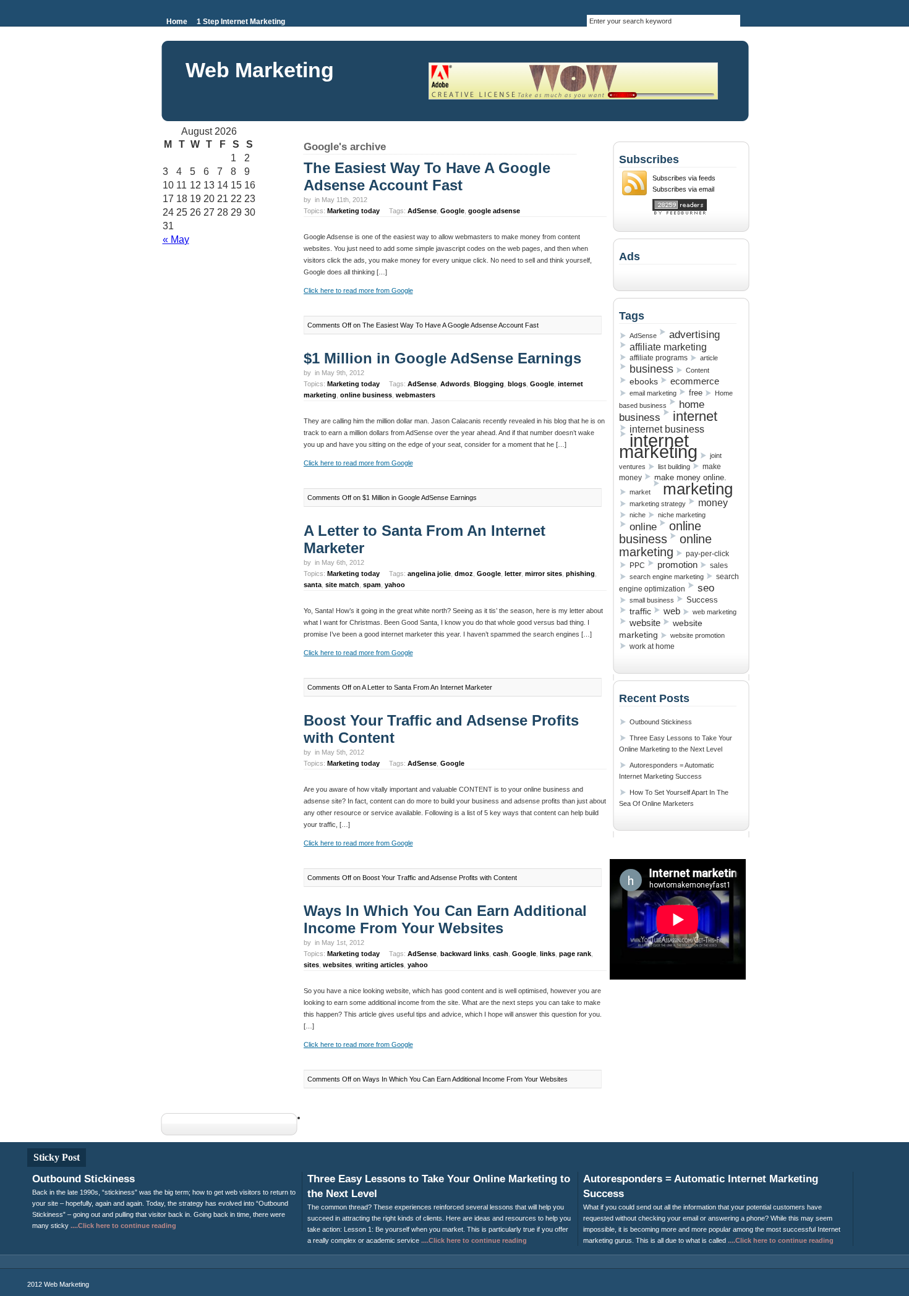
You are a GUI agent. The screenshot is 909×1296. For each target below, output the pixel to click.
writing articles (380, 964)
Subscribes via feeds (683, 178)
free (695, 392)
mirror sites (543, 573)
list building (674, 466)
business (651, 369)
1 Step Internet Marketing (241, 21)
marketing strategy (657, 503)
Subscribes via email (683, 189)
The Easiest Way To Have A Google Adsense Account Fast (427, 176)
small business (651, 600)
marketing (698, 489)
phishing (580, 573)
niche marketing (682, 515)
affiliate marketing (668, 346)
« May (176, 239)
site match (342, 584)
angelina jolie (429, 573)
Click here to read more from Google (358, 290)
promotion (677, 564)
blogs (517, 384)
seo (706, 588)
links (547, 953)
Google (452, 210)
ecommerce (694, 381)
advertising (694, 334)
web (672, 611)
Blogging (489, 384)
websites (337, 964)
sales (719, 565)
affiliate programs (658, 358)
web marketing (714, 612)
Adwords (455, 384)
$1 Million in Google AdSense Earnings (442, 358)
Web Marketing (260, 70)
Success (702, 599)
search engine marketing (666, 576)
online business (366, 395)
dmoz (463, 573)
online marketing (665, 545)
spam (372, 584)
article (709, 358)
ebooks (643, 381)
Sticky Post (56, 1157)
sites (311, 964)
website (644, 622)
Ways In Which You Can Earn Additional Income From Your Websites (445, 919)
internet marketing (658, 446)
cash (500, 953)
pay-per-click (707, 553)
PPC (637, 565)
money (713, 503)
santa (313, 584)
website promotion (697, 635)
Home (176, 21)
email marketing (652, 393)
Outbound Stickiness (660, 722)
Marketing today (353, 210)
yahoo (395, 584)
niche (637, 515)
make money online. (690, 477)
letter (513, 573)
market (640, 492)
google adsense (494, 210)
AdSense (422, 210)
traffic (640, 611)
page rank (575, 953)
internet (695, 416)
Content (697, 370)
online (643, 526)
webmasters (415, 395)
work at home (652, 646)
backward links (464, 953)
